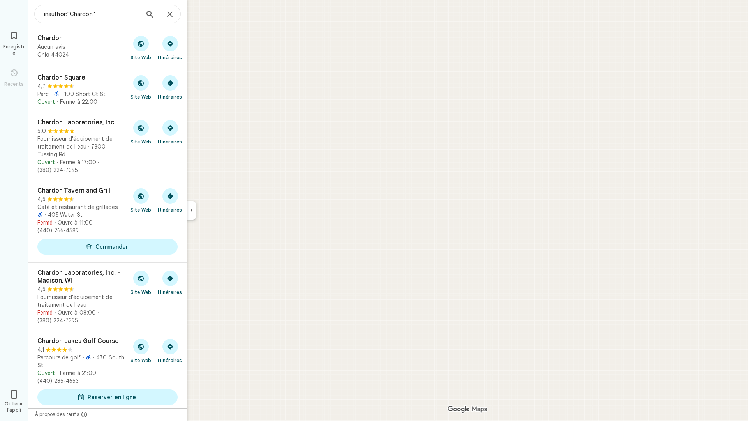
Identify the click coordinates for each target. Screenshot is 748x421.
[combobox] (91, 14)
